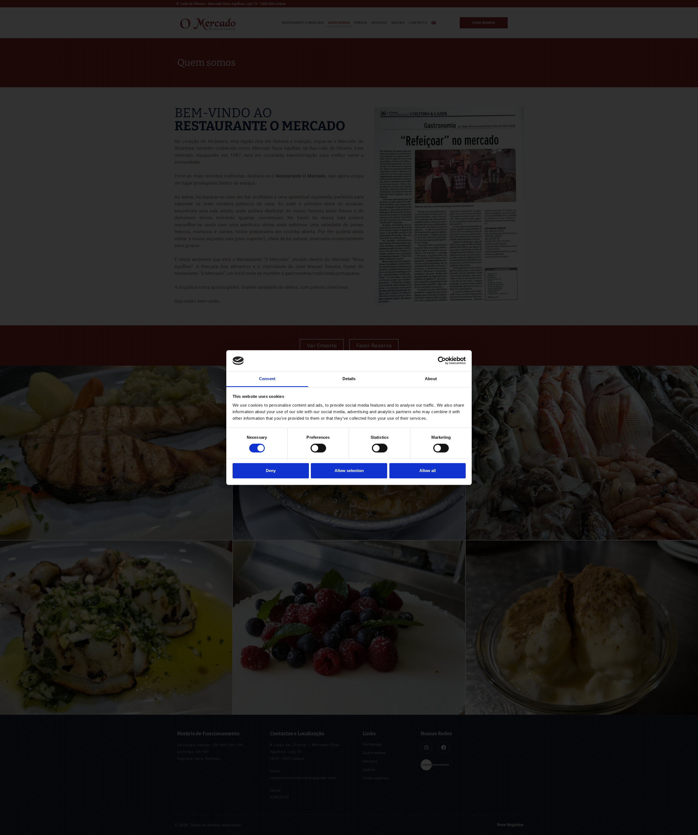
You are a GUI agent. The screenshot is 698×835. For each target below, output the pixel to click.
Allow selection (349, 470)
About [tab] (431, 378)
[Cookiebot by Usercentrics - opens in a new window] (442, 361)
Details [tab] (349, 378)
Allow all (427, 470)
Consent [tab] (267, 378)
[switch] (318, 448)
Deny (271, 470)
